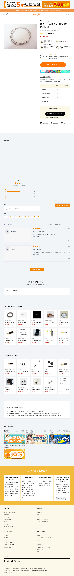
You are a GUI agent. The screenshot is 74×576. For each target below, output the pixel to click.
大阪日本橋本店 (46, 94)
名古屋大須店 (45, 98)
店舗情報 (6, 540)
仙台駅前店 (45, 102)
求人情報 (6, 537)
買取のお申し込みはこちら (55, 114)
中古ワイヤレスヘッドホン (10, 526)
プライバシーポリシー (42, 542)
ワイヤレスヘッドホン (9, 517)
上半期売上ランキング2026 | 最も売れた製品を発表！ (14, 447)
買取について (40, 512)
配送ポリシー (40, 551)
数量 (40, 56)
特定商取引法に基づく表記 (43, 547)
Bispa (42, 21)
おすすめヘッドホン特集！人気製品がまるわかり (59, 432)
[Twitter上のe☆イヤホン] (8, 560)
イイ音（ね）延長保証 (42, 519)
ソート (50, 224)
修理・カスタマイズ (42, 514)
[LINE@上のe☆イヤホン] (12, 560)
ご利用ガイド (60, 499)
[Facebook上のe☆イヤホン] (15, 560)
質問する (35, 270)
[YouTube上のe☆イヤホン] (4, 560)
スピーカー (6, 524)
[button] (47, 33)
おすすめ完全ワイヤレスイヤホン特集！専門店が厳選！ (37, 432)
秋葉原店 (44, 90)
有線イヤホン (7, 514)
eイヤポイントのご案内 (9, 544)
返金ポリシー (40, 549)
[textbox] (22, 208)
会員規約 (39, 540)
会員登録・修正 (7, 547)
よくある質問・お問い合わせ (44, 537)
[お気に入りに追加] (68, 64)
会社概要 (6, 535)
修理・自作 (49, 21)
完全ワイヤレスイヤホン (9, 512)
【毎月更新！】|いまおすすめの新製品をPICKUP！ (14, 432)
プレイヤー (6, 522)
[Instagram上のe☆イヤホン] (19, 560)
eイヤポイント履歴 (8, 542)
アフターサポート (41, 517)
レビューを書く (64, 205)
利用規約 (39, 544)
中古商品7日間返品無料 (42, 522)
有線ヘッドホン (7, 519)
